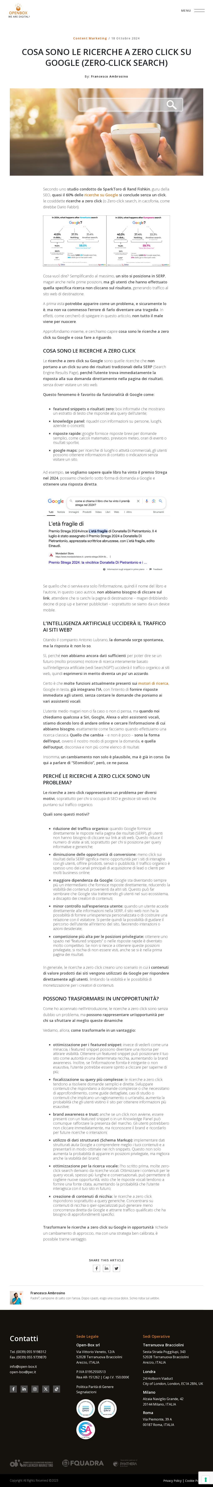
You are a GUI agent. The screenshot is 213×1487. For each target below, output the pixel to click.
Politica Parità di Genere (95, 1386)
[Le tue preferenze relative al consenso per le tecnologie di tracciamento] (206, 1480)
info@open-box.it (23, 1366)
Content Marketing (90, 38)
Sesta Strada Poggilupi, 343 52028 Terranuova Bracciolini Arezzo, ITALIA (166, 1357)
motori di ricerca (153, 683)
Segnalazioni (86, 1392)
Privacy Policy (172, 1481)
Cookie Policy (194, 1481)
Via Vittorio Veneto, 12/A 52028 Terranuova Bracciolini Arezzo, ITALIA (99, 1357)
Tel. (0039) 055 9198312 (28, 1351)
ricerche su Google (101, 194)
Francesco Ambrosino (48, 1293)
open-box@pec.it (23, 1372)
